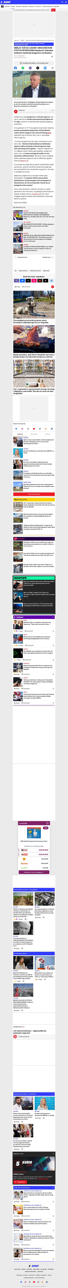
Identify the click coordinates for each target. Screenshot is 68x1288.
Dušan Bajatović (35, 270)
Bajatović (23, 161)
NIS (16, 270)
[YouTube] (39, 280)
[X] (28, 280)
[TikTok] (45, 280)
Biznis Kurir (22, 56)
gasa (49, 133)
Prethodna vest (22, 257)
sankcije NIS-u (23, 270)
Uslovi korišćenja (39, 1277)
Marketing (19, 1275)
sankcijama (35, 194)
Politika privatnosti (29, 1277)
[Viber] (16, 280)
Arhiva (49, 1275)
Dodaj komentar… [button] (24, 1036)
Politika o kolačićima (41, 1275)
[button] (52, 56)
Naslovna (16, 40)
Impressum (32, 1275)
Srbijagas (46, 270)
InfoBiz (22, 40)
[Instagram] (34, 280)
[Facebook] (22, 280)
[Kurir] (5, 2)
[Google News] (51, 280)
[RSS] (46, 429)
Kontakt (25, 1275)
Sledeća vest (46, 257)
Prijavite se (21, 1182)
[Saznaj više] (53, 1153)
